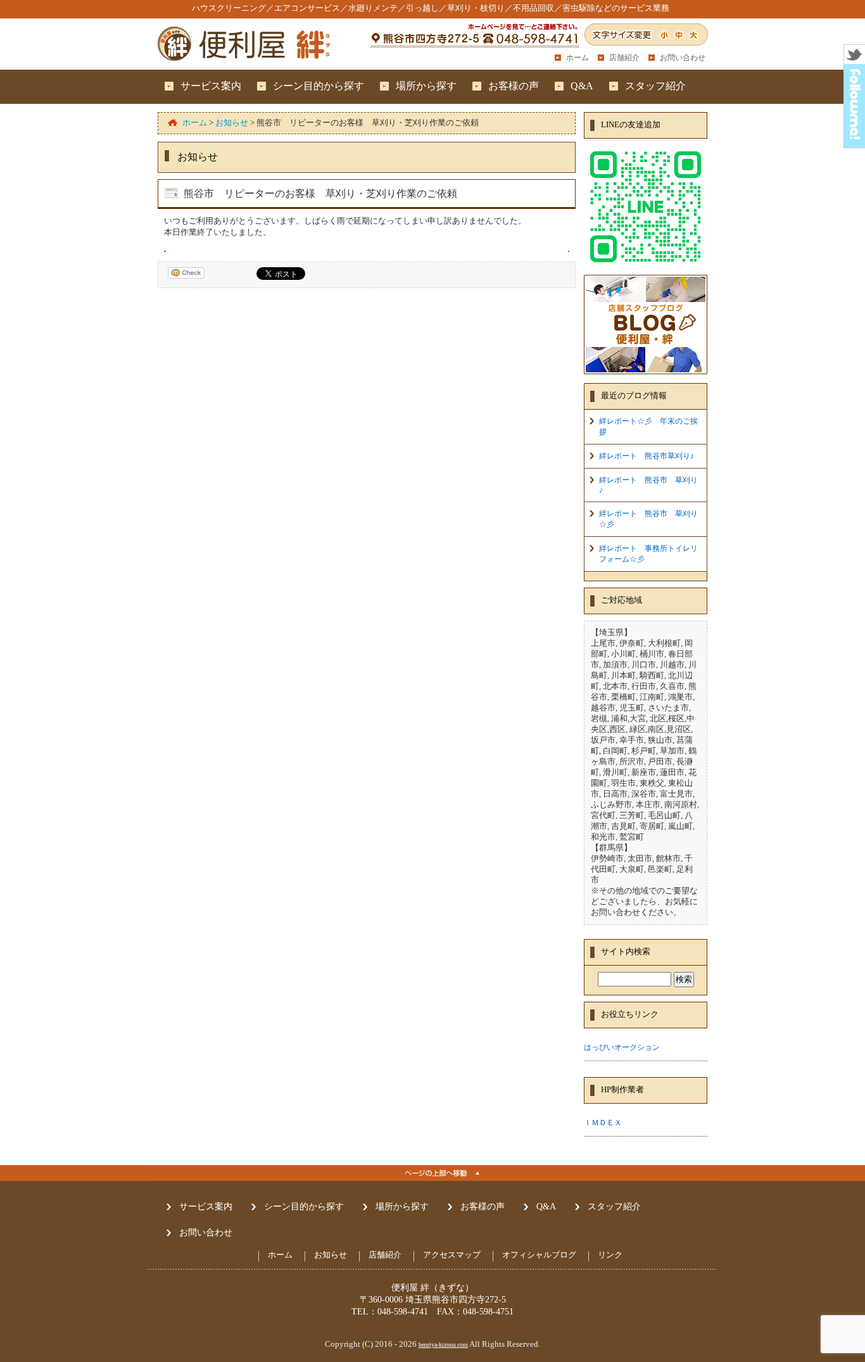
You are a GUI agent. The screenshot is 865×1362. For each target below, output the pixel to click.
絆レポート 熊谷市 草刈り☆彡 (648, 519)
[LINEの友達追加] (645, 266)
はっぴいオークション (622, 1047)
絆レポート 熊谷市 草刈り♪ (648, 485)
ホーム (577, 57)
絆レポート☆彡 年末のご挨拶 (648, 426)
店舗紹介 (624, 57)
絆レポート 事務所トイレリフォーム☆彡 (648, 554)
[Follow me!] (854, 144)
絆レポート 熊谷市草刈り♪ (646, 455)
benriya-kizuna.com (443, 1344)
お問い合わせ (682, 57)
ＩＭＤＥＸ (603, 1122)
